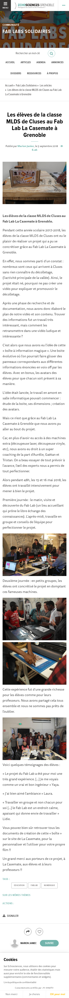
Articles (26, 62)
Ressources (34, 73)
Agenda (40, 62)
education (19, 885)
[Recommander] (39, 931)
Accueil (10, 62)
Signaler (12, 916)
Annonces (57, 62)
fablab (34, 885)
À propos (52, 73)
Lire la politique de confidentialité (20, 982)
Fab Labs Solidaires (27, 32)
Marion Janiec (25, 146)
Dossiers (15, 73)
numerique (49, 885)
